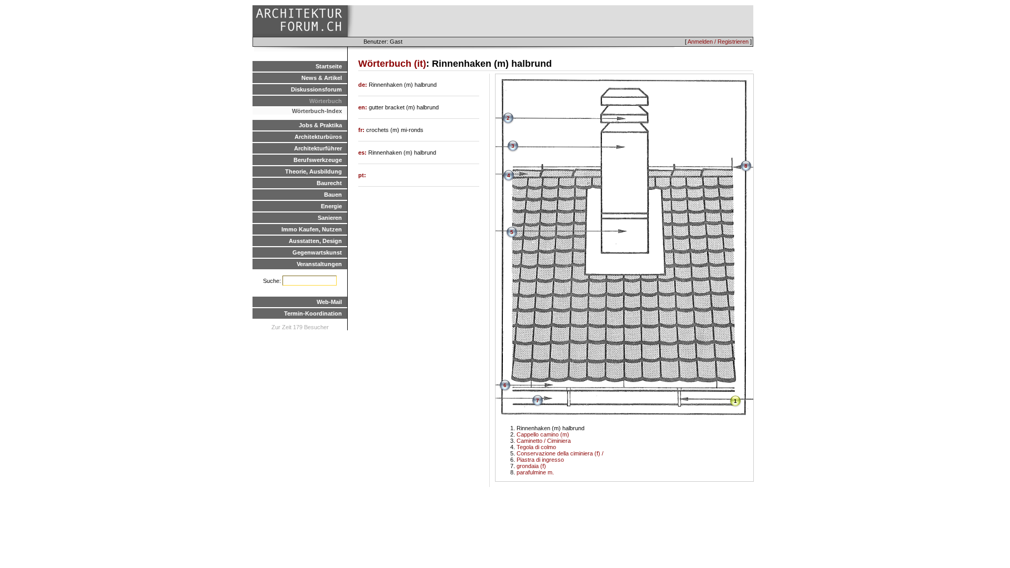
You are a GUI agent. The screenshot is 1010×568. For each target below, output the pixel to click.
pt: (362, 175)
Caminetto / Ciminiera (544, 441)
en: (363, 107)
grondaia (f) (531, 466)
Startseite (329, 66)
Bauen (333, 194)
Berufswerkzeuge (318, 160)
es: (363, 152)
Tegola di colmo (536, 447)
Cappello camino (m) (543, 434)
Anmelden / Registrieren (718, 41)
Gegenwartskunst (317, 252)
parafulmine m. (535, 472)
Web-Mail (329, 302)
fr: (362, 130)
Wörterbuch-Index (317, 111)
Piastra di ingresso (540, 460)
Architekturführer (318, 148)
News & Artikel (321, 78)
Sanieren (330, 218)
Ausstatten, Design (315, 241)
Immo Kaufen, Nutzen (311, 229)
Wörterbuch (325, 101)
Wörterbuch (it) (392, 63)
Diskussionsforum (316, 89)
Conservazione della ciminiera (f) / (560, 453)
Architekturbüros (318, 137)
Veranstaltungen (319, 264)
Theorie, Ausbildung (313, 171)
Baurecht (329, 183)
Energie (331, 206)
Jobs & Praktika (320, 125)
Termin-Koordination (313, 313)
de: (363, 85)
